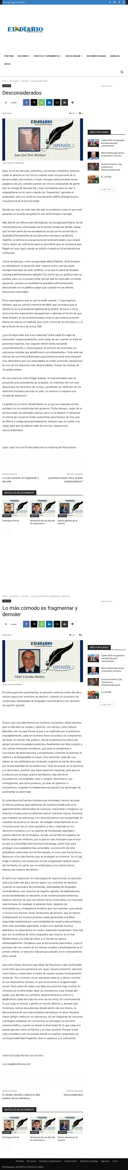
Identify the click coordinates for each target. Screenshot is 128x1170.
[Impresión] (64, 102)
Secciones (14, 81)
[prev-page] (4, 531)
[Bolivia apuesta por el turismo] (70, 508)
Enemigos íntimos (10, 521)
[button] (122, 72)
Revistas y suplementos (50, 1161)
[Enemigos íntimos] (15, 508)
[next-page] (10, 531)
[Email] (57, 102)
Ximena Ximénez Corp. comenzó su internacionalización (111, 167)
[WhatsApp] (41, 102)
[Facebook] (110, 2)
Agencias (105, 1161)
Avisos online (70, 1161)
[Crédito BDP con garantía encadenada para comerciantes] (93, 143)
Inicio (4, 81)
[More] (72, 102)
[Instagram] (114, 2)
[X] (124, 2)
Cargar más (105, 189)
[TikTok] (119, 2)
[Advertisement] (87, 29)
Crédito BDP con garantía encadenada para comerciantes (112, 143)
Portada (20, 1161)
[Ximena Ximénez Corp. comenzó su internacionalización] (93, 167)
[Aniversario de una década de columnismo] (42, 508)
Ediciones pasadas (89, 1161)
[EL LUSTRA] (93, 179)
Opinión (25, 81)
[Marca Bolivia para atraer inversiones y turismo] (93, 156)
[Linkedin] (49, 102)
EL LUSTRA (106, 177)
